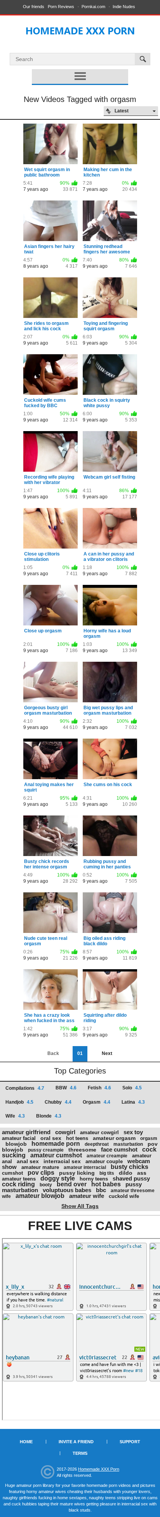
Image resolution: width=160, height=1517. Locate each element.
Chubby (58, 1102)
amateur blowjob (40, 1196)
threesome (82, 1150)
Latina (133, 1102)
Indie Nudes (124, 6)
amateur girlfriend (26, 1132)
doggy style (57, 1178)
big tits (106, 1173)
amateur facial (19, 1138)
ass (141, 1173)
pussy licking (77, 1173)
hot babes (106, 1184)
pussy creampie (46, 1150)
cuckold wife (124, 1196)
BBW (66, 1088)
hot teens (77, 1138)
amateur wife (86, 1196)
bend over (72, 1184)
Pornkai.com (93, 6)
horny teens (94, 1179)
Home (26, 1441)
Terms (80, 1453)
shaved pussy (131, 1178)
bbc (101, 1190)
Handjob (19, 1102)
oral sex (50, 1138)
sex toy (133, 1132)
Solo (132, 1088)
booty (46, 1184)
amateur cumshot (56, 1155)
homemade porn (55, 1143)
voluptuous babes (67, 1190)
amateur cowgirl (99, 1132)
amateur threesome (133, 1190)
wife (6, 1196)
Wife (15, 1116)
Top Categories (80, 1071)
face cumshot (119, 1149)
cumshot (12, 1173)
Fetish (99, 1088)
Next (107, 1053)
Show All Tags (80, 1206)
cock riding (18, 1184)
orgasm (148, 1138)
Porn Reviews (61, 6)
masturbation (128, 1144)
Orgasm (96, 1102)
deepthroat (97, 1144)
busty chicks (129, 1167)
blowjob (16, 1144)
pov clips (41, 1172)
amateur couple (104, 1161)
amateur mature (40, 1167)
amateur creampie (107, 1156)
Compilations (24, 1088)
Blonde (48, 1116)
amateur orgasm (114, 1138)
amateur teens (19, 1179)
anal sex (28, 1161)
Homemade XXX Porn (98, 1469)
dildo (125, 1173)
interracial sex (62, 1161)
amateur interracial (85, 1167)
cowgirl (65, 1132)
